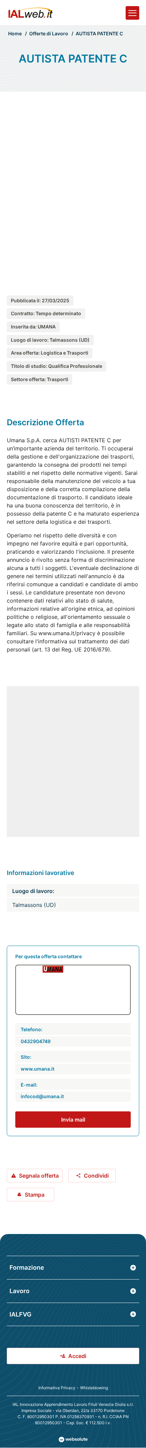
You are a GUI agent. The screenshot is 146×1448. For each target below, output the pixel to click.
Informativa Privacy (56, 1387)
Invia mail (73, 1119)
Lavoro (20, 1290)
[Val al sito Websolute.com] (73, 1439)
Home (15, 33)
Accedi (77, 1356)
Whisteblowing (94, 1387)
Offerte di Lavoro (48, 33)
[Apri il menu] (132, 13)
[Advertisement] (73, 186)
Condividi (96, 1175)
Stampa (34, 1194)
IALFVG (21, 1314)
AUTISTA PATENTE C (99, 33)
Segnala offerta (39, 1175)
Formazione (27, 1267)
